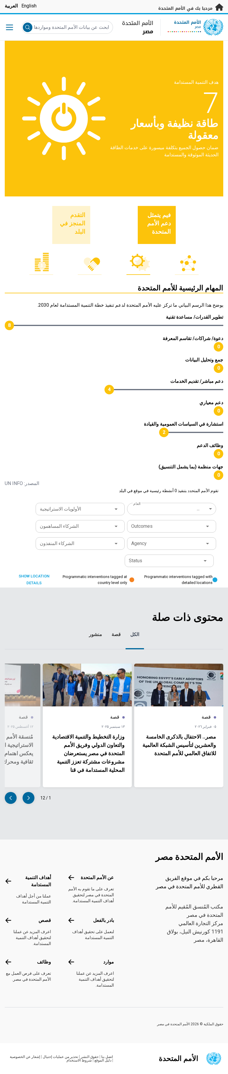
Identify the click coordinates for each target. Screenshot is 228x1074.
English (29, 6)
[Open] (116, 509)
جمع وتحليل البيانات (204, 360)
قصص (45, 920)
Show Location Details (34, 579)
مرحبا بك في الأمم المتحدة (186, 8)
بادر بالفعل (103, 920)
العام (136, 504)
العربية (11, 6)
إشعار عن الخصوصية (25, 1057)
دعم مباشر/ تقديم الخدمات (196, 381)
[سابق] (28, 798)
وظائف (44, 962)
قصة (116, 634)
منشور (95, 634)
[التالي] (11, 798)
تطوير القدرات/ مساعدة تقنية (194, 317)
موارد (108, 962)
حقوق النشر (90, 1057)
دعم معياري (211, 402)
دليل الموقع (102, 1060)
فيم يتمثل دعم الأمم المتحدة (159, 223)
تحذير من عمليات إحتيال (60, 1057)
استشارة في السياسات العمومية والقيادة (183, 424)
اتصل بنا (107, 1057)
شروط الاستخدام (79, 1060)
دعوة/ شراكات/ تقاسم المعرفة (193, 338)
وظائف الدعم (210, 445)
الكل (134, 634)
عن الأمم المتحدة (97, 877)
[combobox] (172, 508)
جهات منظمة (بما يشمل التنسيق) (191, 467)
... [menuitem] (198, 508)
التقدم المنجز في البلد (73, 223)
